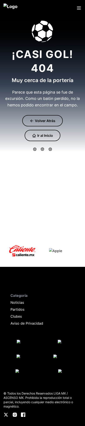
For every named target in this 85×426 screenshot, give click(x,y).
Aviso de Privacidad (26, 323)
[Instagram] (14, 414)
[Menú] (79, 8)
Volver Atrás (44, 121)
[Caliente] (22, 250)
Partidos (17, 309)
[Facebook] (23, 415)
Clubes (16, 316)
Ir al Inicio (44, 135)
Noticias (17, 302)
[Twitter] (6, 414)
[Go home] (7, 282)
